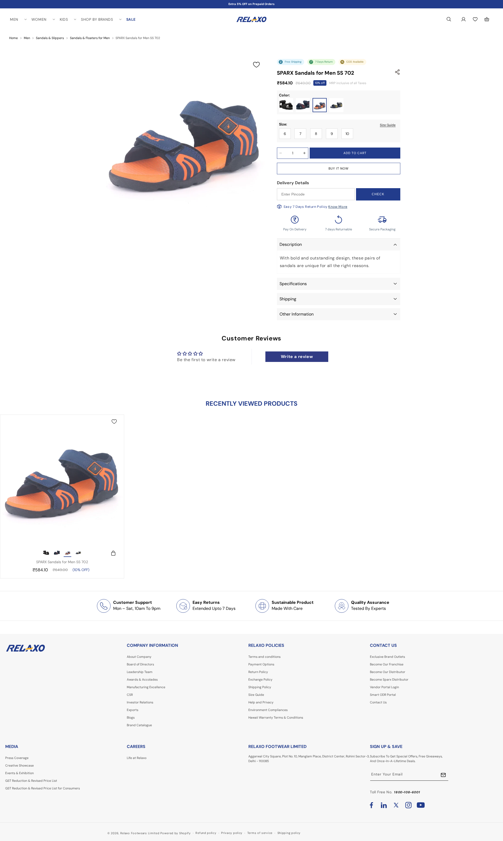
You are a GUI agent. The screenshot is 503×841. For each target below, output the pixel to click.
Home (13, 38)
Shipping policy (289, 833)
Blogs (131, 717)
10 (347, 133)
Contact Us (378, 702)
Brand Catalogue (139, 725)
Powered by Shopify (175, 833)
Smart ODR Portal (383, 695)
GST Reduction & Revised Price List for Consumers (42, 788)
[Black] (286, 105)
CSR (130, 695)
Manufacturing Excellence (146, 687)
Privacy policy (231, 833)
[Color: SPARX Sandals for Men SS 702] (46, 553)
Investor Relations (140, 702)
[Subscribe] (443, 775)
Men (27, 38)
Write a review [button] (297, 356)
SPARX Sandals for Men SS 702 (62, 562)
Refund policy (205, 833)
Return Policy (258, 672)
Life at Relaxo (136, 758)
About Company (139, 657)
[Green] (336, 105)
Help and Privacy (261, 702)
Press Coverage (17, 758)
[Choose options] (111, 553)
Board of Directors (140, 664)
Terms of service (259, 833)
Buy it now (339, 168)
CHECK (378, 194)
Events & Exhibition (19, 773)
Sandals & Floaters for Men (90, 38)
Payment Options (261, 664)
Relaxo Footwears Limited (140, 833)
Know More (337, 206)
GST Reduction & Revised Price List (31, 781)
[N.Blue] (320, 105)
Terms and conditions (264, 657)
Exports (132, 710)
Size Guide (388, 125)
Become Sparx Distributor (389, 679)
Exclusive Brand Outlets (387, 657)
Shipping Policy (259, 687)
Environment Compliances (268, 710)
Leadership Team (139, 672)
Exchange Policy (260, 679)
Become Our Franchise (386, 664)
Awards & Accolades (142, 679)
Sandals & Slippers (50, 38)
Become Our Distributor (387, 672)
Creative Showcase (19, 765)
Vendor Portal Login (384, 687)
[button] (18, 19)
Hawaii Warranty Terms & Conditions (275, 717)
